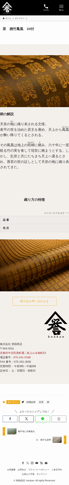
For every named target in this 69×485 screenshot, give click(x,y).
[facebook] (23, 463)
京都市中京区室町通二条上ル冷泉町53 (23, 352)
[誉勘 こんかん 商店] (7, 7)
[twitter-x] (27, 463)
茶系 (41, 402)
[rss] (41, 463)
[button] (10, 419)
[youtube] (37, 463)
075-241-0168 (22, 357)
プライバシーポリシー (38, 469)
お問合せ (22, 469)
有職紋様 (30, 402)
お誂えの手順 (28, 474)
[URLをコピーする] (59, 419)
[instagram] (32, 463)
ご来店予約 (56, 469)
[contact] (46, 463)
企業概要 (11, 469)
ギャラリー (13, 402)
